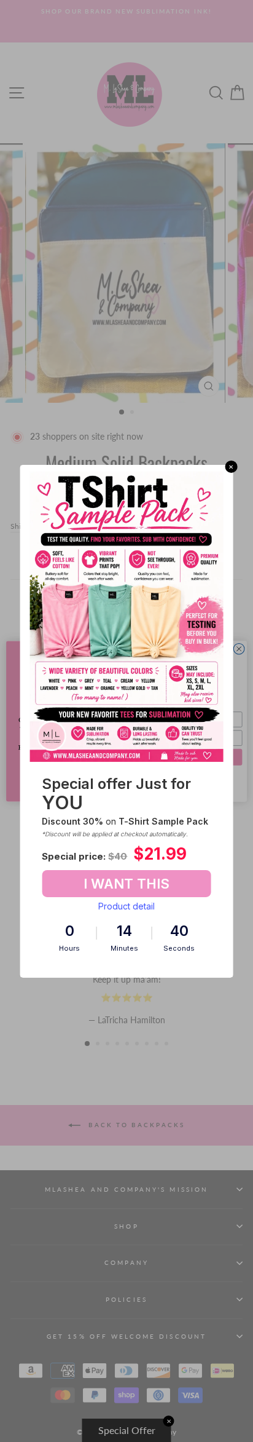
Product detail (126, 906)
